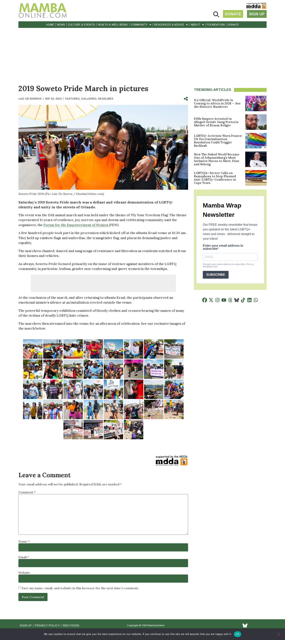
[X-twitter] (211, 300)
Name (24, 541)
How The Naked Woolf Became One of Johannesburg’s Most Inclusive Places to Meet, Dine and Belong (216, 159)
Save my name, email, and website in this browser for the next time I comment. (80, 588)
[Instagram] (217, 300)
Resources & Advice (169, 24)
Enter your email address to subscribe (223, 247)
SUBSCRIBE (215, 274)
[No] (279, 634)
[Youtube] (223, 300)
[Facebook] (204, 300)
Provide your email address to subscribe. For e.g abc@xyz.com (228, 265)
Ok (237, 634)
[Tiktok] (243, 300)
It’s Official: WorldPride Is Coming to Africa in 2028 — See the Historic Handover (217, 103)
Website (24, 572)
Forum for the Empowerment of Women (75, 225)
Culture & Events (81, 24)
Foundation (216, 24)
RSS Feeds (71, 625)
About (195, 24)
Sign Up (26, 625)
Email (23, 557)
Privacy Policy (47, 625)
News (61, 24)
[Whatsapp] (255, 300)
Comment (27, 492)
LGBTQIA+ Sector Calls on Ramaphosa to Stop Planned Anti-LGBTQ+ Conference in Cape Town (215, 178)
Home (50, 24)
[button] (216, 14)
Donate (233, 24)
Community (139, 24)
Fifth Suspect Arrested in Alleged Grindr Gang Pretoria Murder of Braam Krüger (216, 122)
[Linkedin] (249, 300)
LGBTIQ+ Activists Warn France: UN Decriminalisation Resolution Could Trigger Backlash (218, 140)
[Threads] (230, 300)
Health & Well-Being (113, 24)
